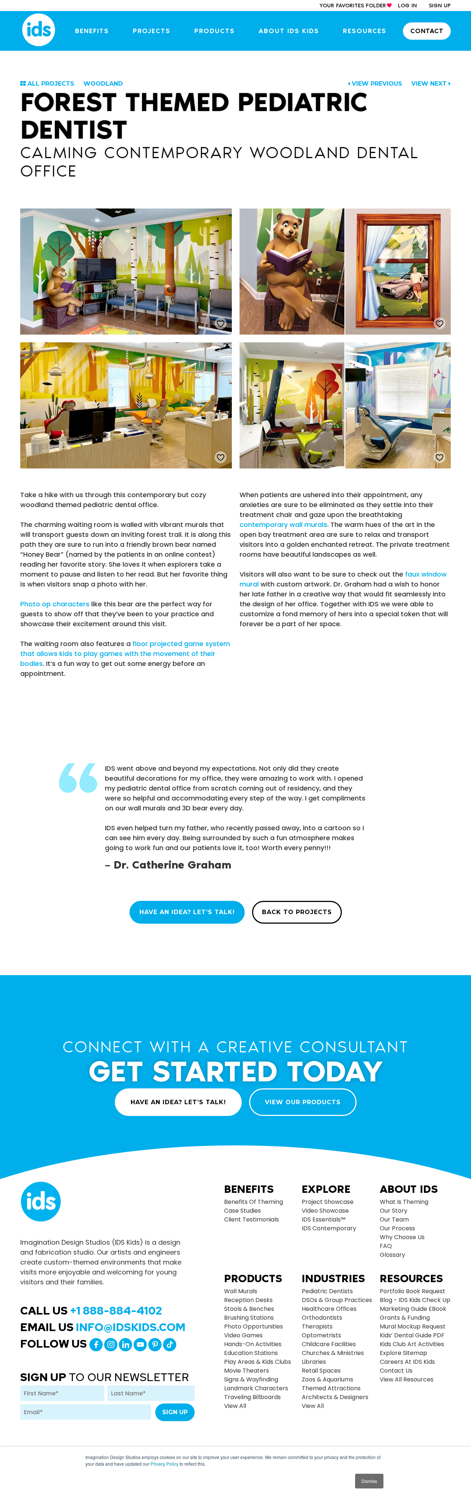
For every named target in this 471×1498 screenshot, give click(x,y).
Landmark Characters (256, 1388)
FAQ (386, 1246)
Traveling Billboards (252, 1397)
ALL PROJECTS (51, 83)
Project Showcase (328, 1202)
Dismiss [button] (369, 1481)
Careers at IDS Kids (407, 1362)
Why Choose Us (402, 1237)
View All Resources (406, 1379)
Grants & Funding (405, 1317)
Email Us (102, 1327)
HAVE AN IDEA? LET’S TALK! (187, 912)
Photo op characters (54, 604)
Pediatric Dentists (327, 1291)
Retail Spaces (321, 1370)
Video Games (243, 1335)
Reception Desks (248, 1300)
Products (214, 31)
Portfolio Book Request (412, 1291)
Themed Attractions (331, 1388)
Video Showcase (325, 1210)
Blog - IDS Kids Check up (415, 1300)
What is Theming (404, 1202)
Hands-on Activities (252, 1344)
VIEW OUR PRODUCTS (303, 1102)
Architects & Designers (335, 1397)
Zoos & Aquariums (327, 1379)
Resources (364, 31)
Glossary (392, 1255)
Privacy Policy (164, 1463)
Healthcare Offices (329, 1309)
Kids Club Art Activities (412, 1344)
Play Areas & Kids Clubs (257, 1362)
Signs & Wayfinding (251, 1379)
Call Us (91, 1310)
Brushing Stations (249, 1317)
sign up (440, 5)
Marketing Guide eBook (413, 1309)
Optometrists (321, 1335)
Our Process (397, 1228)
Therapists (317, 1326)
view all (235, 1406)
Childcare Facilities (329, 1344)
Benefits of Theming (253, 1202)
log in (407, 5)
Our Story (393, 1210)
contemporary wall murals (283, 524)
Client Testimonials (251, 1219)
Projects (151, 31)
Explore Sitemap (403, 1353)
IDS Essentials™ (324, 1219)
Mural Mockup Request (413, 1326)
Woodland (103, 83)
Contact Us (396, 1370)
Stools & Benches (249, 1309)
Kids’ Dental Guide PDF (412, 1335)
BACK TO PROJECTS (297, 912)
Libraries (314, 1362)
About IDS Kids (289, 31)
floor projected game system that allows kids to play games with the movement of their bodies (125, 653)
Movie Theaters (246, 1370)
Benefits (92, 31)
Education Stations (251, 1353)
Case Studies (242, 1210)
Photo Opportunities (253, 1326)
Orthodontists (322, 1317)
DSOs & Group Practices (337, 1300)
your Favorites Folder (352, 5)
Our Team (394, 1219)
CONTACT (426, 31)
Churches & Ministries (333, 1353)
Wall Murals (240, 1291)
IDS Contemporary (329, 1228)
